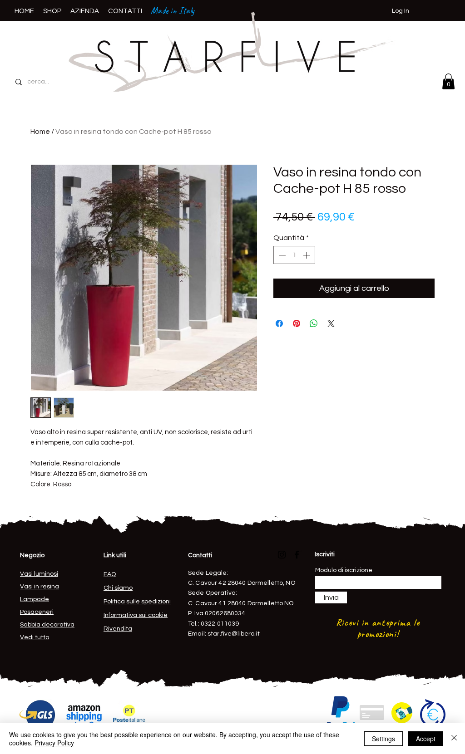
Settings (383, 738)
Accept (425, 738)
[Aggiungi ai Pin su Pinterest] (296, 323)
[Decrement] (281, 255)
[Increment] (307, 255)
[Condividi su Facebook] (279, 323)
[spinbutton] (294, 255)
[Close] (454, 738)
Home (40, 131)
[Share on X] (331, 323)
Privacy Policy (54, 742)
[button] (448, 81)
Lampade (34, 599)
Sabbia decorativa (47, 625)
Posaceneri (37, 612)
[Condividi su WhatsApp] (313, 323)
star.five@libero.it (234, 634)
